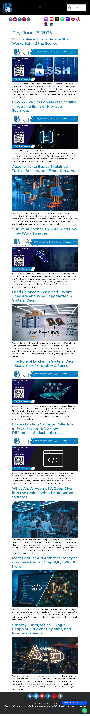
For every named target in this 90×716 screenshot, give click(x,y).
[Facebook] (11, 19)
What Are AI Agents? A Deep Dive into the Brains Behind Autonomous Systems (44, 492)
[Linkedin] (20, 19)
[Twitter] (36, 696)
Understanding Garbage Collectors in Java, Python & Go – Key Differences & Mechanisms (43, 428)
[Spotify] (62, 21)
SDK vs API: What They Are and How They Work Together (44, 231)
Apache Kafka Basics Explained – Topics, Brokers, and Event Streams (43, 168)
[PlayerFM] (78, 21)
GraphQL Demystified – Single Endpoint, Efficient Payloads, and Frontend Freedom (41, 629)
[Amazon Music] (68, 21)
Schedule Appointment (75, 703)
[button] (40, 7)
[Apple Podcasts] (46, 21)
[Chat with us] (84, 710)
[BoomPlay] (51, 26)
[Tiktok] (29, 19)
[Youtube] (15, 19)
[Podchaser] (46, 26)
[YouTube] (51, 21)
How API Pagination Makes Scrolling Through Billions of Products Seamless (44, 106)
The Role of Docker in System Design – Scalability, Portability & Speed (45, 363)
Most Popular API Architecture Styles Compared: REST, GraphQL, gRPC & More (45, 562)
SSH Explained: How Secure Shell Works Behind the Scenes (41, 41)
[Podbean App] (57, 21)
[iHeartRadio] (73, 21)
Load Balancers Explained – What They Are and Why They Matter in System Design (42, 296)
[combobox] (76, 7)
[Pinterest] (24, 19)
